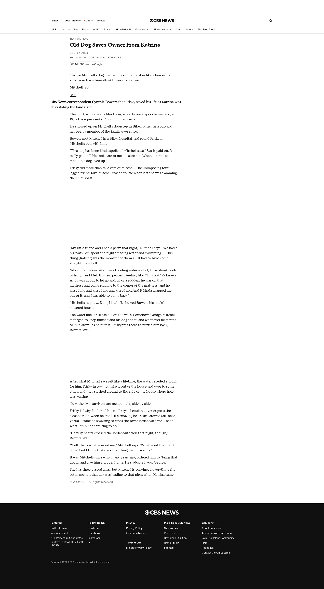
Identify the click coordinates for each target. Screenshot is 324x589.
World (96, 29)
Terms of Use (133, 543)
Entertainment (162, 29)
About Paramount (212, 528)
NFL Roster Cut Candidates (67, 538)
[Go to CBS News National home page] (162, 20)
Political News (59, 528)
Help (204, 543)
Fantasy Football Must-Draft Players (67, 543)
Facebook (94, 533)
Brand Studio (171, 543)
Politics (107, 29)
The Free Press (206, 29)
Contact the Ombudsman (216, 552)
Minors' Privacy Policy (139, 547)
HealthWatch (123, 29)
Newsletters (171, 528)
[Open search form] (270, 20)
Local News (72, 20)
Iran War (65, 29)
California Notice (136, 533)
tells (73, 95)
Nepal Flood (81, 29)
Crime (178, 29)
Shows (101, 20)
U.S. (54, 29)
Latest (56, 20)
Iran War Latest (59, 533)
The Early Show (79, 39)
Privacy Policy (134, 528)
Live (88, 20)
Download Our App (175, 538)
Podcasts (169, 533)
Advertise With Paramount (217, 533)
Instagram (94, 538)
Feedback (207, 547)
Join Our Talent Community (218, 538)
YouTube (93, 528)
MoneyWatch (142, 29)
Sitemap (169, 547)
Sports (190, 29)
